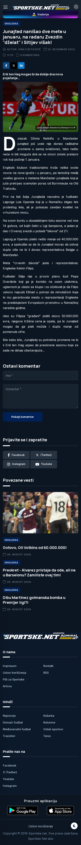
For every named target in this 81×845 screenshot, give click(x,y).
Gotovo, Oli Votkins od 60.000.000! (35, 547)
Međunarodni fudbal (17, 729)
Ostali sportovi (53, 729)
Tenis (47, 736)
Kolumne (49, 722)
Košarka (48, 715)
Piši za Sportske (13, 679)
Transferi (9, 736)
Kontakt (48, 666)
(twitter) (46, 455)
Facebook (9, 765)
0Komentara (30, 55)
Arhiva (7, 686)
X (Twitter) (10, 772)
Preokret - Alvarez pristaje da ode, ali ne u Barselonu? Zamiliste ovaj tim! (39, 572)
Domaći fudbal (13, 722)
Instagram (10, 786)
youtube (46, 464)
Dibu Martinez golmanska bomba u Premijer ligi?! (34, 600)
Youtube (8, 779)
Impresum (10, 666)
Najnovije (9, 715)
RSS (46, 672)
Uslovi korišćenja (14, 672)
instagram (18, 464)
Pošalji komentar (22, 417)
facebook (18, 455)
